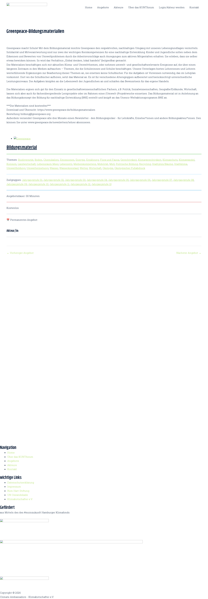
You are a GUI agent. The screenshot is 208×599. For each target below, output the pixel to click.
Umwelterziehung (37, 168)
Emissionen (67, 159)
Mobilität (102, 164)
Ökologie (108, 168)
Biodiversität (25, 159)
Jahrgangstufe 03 (75, 179)
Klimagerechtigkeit (149, 159)
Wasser (54, 168)
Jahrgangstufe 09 (16, 184)
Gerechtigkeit (128, 159)
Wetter (84, 168)
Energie (80, 159)
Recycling (145, 164)
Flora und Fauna (109, 159)
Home (88, 7)
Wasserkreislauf (68, 168)
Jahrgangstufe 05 (118, 179)
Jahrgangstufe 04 (97, 179)
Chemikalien (51, 159)
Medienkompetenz (84, 164)
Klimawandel (187, 159)
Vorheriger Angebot (20, 253)
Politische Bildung (127, 164)
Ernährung (92, 159)
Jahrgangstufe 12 (80, 184)
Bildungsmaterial (21, 147)
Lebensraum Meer (47, 164)
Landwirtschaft (27, 164)
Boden (38, 159)
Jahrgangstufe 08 (183, 179)
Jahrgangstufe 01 (32, 179)
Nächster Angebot (188, 253)
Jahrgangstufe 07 (162, 179)
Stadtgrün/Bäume (162, 164)
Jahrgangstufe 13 (101, 184)
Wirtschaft (95, 168)
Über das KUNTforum (141, 7)
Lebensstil (66, 164)
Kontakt (194, 7)
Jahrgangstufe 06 (140, 179)
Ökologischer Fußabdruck (129, 168)
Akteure (118, 7)
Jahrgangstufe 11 (59, 184)
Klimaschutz (170, 159)
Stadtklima (180, 164)
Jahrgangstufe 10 (38, 184)
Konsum (11, 164)
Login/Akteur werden (172, 7)
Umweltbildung (15, 168)
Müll (112, 164)
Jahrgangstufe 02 (53, 179)
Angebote (103, 7)
